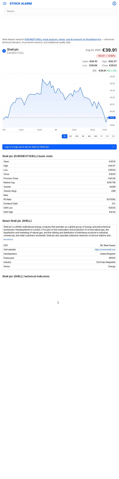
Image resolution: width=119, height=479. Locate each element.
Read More (8, 239)
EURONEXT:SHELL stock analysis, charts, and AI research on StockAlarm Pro (63, 39)
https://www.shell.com (105, 249)
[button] (4, 3)
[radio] (64, 136)
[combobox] (61, 11)
